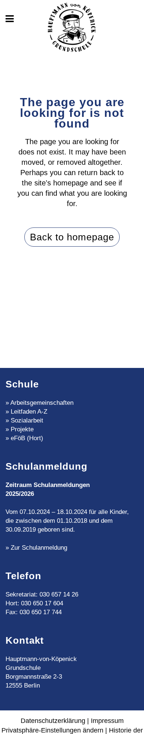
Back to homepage (72, 237)
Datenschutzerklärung (53, 720)
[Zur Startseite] (72, 28)
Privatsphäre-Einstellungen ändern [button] (52, 730)
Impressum (107, 720)
